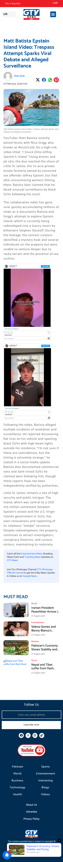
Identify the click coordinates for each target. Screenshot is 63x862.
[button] (53, 14)
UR (5, 14)
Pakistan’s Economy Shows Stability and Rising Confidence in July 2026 (44, 651)
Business (17, 780)
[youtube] (31, 750)
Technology (18, 787)
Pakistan (17, 766)
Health (17, 794)
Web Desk (19, 76)
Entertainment (45, 773)
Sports (45, 766)
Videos (45, 794)
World (17, 773)
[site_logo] (31, 14)
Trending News (32, 557)
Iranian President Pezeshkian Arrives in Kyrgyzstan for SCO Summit (45, 613)
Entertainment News (31, 554)
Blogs (45, 787)
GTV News (12, 560)
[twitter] (28, 735)
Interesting (45, 780)
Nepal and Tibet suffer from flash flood (42, 668)
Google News (30, 576)
